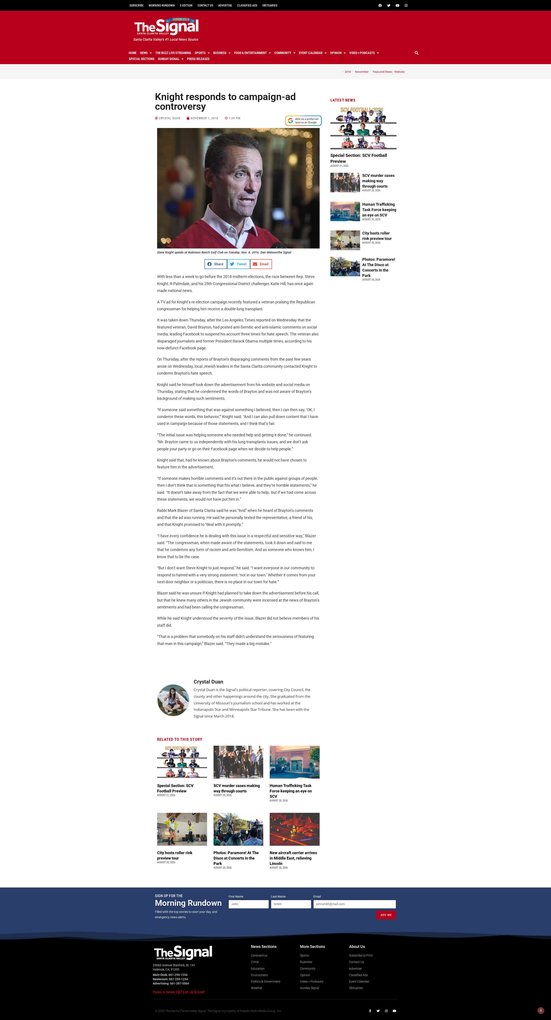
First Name (236, 896)
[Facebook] (380, 5)
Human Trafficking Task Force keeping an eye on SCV (291, 791)
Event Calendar (310, 53)
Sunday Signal (168, 59)
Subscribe (137, 5)
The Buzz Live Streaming (173, 53)
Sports (200, 53)
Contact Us (205, 5)
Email (317, 896)
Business (219, 53)
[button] (417, 53)
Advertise (225, 5)
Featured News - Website (389, 72)
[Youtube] (397, 5)
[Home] (340, 72)
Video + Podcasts (362, 53)
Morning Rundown (162, 5)
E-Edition (186, 5)
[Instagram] (406, 5)
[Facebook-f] (369, 1010)
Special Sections (141, 59)
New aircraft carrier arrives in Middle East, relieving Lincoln (293, 858)
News (144, 53)
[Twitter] (388, 5)
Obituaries (269, 5)
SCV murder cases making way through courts (378, 180)
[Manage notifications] (540, 1010)
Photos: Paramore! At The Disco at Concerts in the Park (236, 858)
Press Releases (198, 59)
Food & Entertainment (250, 53)
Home (132, 53)
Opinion (336, 53)
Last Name (278, 896)
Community (282, 53)
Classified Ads (247, 5)
